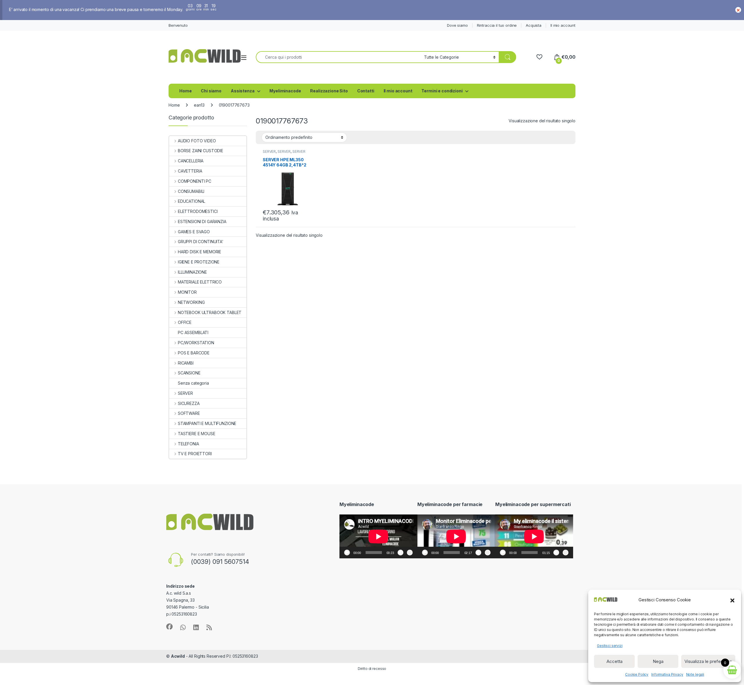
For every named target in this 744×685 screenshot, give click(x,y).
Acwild (178, 656)
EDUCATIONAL (191, 201)
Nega (658, 661)
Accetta (615, 661)
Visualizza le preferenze (708, 661)
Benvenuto (178, 25)
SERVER (269, 151)
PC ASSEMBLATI (193, 332)
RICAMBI (186, 363)
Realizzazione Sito (329, 90)
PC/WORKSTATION (196, 342)
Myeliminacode (285, 90)
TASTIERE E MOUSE (196, 433)
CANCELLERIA (190, 160)
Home (185, 90)
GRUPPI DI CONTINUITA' (200, 241)
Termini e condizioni (441, 90)
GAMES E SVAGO (194, 231)
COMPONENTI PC (194, 181)
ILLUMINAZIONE (192, 272)
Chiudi (738, 10)
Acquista (533, 25)
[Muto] (400, 552)
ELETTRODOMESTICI (198, 211)
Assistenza (243, 90)
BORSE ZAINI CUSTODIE (200, 150)
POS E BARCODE (194, 352)
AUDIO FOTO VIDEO (197, 140)
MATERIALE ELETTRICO (200, 281)
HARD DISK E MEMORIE (199, 251)
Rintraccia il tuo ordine (497, 25)
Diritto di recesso (372, 668)
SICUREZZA (189, 403)
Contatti (365, 90)
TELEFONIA (188, 443)
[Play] (347, 552)
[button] (732, 600)
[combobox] (338, 57)
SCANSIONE (189, 372)
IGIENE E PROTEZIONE (198, 261)
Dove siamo (457, 25)
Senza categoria (193, 383)
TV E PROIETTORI (195, 453)
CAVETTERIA (190, 170)
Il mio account (562, 25)
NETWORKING (191, 302)
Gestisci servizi (610, 645)
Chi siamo (211, 90)
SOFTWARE (189, 413)
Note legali (695, 674)
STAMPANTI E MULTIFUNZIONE (207, 423)
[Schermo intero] (410, 552)
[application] (378, 536)
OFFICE (185, 322)
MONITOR (187, 292)
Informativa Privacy (667, 674)
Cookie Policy (636, 674)
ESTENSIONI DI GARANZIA (202, 221)
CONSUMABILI (191, 191)
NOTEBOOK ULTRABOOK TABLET (210, 312)
